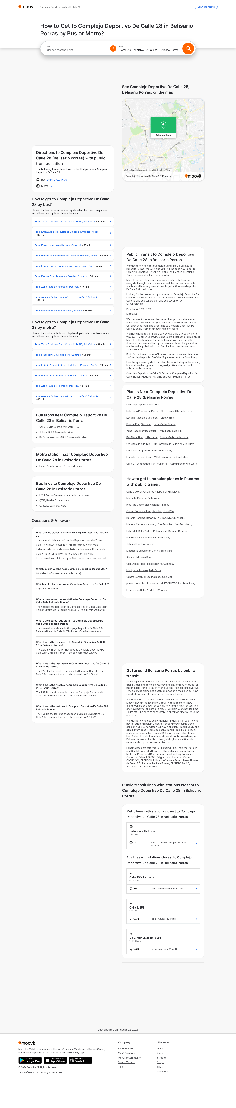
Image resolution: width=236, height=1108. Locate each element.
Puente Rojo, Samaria (138, 424)
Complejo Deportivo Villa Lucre (143, 404)
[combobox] (77, 50)
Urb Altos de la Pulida (138, 444)
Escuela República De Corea (142, 417)
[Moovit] (27, 7)
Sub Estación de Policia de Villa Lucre (173, 444)
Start (49, 46)
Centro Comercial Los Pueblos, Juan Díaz (149, 577)
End (121, 46)
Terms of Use (25, 1072)
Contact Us (56, 1072)
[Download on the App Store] (55, 1060)
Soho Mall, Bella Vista (138, 531)
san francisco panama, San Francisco (147, 537)
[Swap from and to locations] (113, 48)
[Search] (188, 48)
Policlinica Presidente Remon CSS (145, 411)
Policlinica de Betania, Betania (170, 531)
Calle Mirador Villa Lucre (183, 463)
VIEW (77, 427)
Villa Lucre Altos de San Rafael (171, 457)
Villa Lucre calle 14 (170, 430)
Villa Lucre (151, 437)
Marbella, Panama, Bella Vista (143, 498)
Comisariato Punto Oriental (152, 463)
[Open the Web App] (80, 1060)
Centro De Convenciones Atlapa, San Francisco (152, 491)
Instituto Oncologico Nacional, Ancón (147, 504)
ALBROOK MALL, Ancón (171, 518)
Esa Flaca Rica (134, 437)
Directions (162, 1071)
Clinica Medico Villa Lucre (174, 437)
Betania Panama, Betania (140, 518)
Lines (160, 1048)
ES (121, 1067)
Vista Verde (167, 417)
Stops (160, 1062)
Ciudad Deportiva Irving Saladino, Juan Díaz (150, 511)
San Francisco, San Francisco (174, 524)
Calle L (130, 463)
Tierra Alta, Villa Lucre (179, 411)
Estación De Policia (164, 424)
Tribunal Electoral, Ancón (140, 544)
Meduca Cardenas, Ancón (140, 524)
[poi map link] (163, 140)
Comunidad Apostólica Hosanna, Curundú (149, 563)
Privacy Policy (41, 1072)
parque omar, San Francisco (142, 583)
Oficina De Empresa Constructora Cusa (148, 450)
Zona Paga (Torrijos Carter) (141, 430)
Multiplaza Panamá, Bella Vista (143, 570)
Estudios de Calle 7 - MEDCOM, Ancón (147, 590)
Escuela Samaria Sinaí (138, 457)
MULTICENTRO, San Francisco (177, 583)
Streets (161, 1057)
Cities (160, 1067)
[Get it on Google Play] (30, 1060)
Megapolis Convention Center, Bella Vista (149, 550)
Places (161, 1053)
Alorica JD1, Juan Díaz (138, 557)
